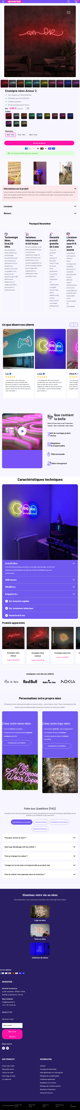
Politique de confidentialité (49, 1076)
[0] (76, 1)
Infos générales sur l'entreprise (51, 1073)
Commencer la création (17, 743)
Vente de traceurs (46, 1093)
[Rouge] (8, 116)
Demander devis (8, 1069)
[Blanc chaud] (24, 123)
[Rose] (62, 116)
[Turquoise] (16, 123)
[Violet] (8, 123)
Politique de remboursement (50, 1086)
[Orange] (24, 116)
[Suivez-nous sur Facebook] (3, 1048)
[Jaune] (47, 116)
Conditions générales (47, 1079)
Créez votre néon (8, 1066)
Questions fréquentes (48, 1089)
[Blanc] (16, 116)
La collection (6, 1079)
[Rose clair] (55, 116)
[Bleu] (70, 116)
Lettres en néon (7, 1073)
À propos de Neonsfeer (48, 1069)
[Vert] (31, 116)
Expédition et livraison (48, 1083)
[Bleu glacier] (39, 116)
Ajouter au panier (39, 143)
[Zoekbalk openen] (68, 1)
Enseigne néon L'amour (38, 654)
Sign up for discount (12, 1034)
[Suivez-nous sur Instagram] (7, 1048)
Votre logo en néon (8, 1076)
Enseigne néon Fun (62, 653)
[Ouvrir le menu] (3, 1)
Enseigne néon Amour (13, 654)
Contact (42, 1066)
